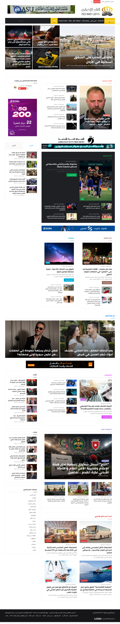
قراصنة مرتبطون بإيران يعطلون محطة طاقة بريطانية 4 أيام (56, 393)
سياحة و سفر (32, 524)
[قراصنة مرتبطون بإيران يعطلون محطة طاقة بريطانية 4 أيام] (71, 392)
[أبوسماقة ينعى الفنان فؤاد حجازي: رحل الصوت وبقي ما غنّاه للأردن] (32, 449)
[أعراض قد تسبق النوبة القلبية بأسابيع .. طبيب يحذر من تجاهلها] (32, 155)
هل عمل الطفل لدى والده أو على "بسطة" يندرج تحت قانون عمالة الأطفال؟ (73, 1)
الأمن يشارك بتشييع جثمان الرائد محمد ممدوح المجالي (16, 180)
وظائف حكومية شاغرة (48, 66)
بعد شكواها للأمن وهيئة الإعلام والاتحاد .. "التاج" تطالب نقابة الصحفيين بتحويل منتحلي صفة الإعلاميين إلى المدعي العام (19, 60)
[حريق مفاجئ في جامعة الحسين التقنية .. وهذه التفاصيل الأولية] (55, 489)
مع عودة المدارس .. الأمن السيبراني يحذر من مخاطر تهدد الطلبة (55, 402)
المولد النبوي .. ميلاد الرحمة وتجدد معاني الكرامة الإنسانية (16, 391)
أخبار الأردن (101, 21)
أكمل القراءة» (107, 282)
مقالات (34, 541)
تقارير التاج (31, 615)
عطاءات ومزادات (63, 21)
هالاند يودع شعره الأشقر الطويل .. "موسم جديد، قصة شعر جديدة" (55, 217)
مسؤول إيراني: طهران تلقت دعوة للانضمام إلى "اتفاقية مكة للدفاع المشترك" (92, 291)
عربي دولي (93, 21)
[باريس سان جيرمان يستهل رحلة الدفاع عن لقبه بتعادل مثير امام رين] (107, 216)
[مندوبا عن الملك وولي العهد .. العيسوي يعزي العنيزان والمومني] (32, 475)
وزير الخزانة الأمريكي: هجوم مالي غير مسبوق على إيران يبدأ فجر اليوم (19, 41)
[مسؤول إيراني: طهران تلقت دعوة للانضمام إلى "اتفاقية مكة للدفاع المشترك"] (107, 290)
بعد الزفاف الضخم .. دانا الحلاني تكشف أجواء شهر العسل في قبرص (88, 352)
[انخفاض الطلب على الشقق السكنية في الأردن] (87, 47)
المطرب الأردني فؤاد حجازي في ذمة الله (17, 466)
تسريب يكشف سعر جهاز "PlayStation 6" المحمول (57, 384)
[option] (60, 47)
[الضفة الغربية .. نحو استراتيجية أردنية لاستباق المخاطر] (32, 418)
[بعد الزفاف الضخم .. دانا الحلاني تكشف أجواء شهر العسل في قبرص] (87, 339)
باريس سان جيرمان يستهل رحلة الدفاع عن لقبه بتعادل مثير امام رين (90, 217)
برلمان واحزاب (85, 21)
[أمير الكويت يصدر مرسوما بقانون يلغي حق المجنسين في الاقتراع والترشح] (71, 107)
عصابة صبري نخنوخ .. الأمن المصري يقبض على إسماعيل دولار (55, 98)
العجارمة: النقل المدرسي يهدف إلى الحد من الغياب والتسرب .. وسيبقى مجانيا (97, 550)
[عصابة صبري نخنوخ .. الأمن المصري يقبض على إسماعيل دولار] (73, 98)
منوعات (34, 547)
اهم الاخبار (33, 506)
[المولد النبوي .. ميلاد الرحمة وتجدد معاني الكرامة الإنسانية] (32, 391)
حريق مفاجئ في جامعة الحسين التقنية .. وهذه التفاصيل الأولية (56, 500)
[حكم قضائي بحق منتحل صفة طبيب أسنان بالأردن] (46, 36)
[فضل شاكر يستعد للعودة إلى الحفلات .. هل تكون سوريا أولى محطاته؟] (32, 339)
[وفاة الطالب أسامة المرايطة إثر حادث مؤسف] (71, 117)
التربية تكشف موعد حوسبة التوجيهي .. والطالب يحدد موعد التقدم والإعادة (96, 407)
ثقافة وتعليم (32, 512)
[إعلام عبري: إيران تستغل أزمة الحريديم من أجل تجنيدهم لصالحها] (71, 126)
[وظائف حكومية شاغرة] (46, 58)
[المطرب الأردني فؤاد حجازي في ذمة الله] (32, 467)
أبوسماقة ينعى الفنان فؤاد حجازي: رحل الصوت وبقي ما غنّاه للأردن (16, 449)
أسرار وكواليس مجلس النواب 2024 (19, 615)
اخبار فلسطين (32, 501)
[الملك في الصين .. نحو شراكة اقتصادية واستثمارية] (32, 400)
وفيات (34, 550)
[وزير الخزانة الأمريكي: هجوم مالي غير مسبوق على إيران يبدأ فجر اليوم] (18, 36)
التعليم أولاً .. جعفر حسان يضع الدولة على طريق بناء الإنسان (17, 382)
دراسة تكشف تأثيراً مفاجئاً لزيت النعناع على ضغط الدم (17, 163)
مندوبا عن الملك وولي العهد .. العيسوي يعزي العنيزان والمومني (18, 475)
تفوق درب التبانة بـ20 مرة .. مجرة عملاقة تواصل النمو (60, 270)
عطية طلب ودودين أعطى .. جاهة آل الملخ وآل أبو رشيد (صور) (17, 172)
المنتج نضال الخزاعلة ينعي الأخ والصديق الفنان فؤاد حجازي (17, 458)
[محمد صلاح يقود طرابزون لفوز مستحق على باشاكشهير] (107, 206)
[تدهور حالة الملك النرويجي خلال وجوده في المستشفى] (71, 89)
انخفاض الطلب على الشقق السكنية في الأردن (93, 59)
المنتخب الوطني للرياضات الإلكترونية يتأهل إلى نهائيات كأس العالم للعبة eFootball (55, 208)
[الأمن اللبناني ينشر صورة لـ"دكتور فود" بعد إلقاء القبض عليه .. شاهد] (96, 107)
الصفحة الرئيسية (109, 21)
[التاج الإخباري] (97, 11)
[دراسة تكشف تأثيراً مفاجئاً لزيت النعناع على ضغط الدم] (32, 164)
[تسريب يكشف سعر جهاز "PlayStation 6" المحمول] (71, 383)
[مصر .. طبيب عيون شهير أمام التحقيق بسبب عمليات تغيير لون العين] (69, 299)
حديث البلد (33, 518)
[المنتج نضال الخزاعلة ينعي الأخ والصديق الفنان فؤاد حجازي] (32, 458)
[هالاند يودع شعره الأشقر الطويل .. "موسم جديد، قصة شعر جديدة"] (71, 216)
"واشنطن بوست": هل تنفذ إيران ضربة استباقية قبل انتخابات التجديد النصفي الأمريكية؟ (92, 302)
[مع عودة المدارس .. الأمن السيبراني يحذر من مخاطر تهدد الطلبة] (71, 401)
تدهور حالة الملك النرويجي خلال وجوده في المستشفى (56, 89)
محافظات (33, 538)
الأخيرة (31, 145)
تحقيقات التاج (77, 21)
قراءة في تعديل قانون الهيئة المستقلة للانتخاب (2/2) (17, 408)
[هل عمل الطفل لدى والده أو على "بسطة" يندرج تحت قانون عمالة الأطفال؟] (101, 489)
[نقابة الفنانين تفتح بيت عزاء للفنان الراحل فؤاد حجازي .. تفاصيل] (32, 440)
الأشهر (14, 145)
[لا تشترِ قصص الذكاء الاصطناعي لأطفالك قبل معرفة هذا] (71, 410)
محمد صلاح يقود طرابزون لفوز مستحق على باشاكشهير (91, 207)
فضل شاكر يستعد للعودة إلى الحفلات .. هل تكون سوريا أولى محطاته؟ (33, 352)
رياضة (70, 21)
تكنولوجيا (33, 515)
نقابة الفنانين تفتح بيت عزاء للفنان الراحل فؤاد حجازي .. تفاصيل (17, 439)
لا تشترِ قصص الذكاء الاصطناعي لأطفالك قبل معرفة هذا (56, 411)
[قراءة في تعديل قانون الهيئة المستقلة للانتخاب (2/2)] (32, 409)
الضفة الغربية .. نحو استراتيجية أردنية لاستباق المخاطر (17, 418)
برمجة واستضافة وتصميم (108, 618)
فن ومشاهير (32, 532)
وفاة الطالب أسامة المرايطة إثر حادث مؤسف (56, 118)
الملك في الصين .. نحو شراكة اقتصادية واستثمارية (16, 399)
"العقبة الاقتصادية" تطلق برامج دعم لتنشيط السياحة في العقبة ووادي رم (96, 588)
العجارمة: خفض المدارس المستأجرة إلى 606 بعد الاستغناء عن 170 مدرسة (61, 549)
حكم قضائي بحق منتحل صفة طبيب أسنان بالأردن (47, 43)
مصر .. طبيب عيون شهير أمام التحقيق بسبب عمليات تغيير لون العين (54, 301)
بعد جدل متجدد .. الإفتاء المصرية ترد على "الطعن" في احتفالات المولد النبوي (97, 271)
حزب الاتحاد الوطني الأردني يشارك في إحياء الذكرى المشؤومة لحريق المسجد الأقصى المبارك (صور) (17, 190)
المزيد (54, 21)
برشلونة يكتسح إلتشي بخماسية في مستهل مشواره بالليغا (61, 165)
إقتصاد (34, 498)
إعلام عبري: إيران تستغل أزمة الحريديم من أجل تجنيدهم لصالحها (55, 127)
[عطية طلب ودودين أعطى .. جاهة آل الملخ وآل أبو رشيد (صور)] (32, 172)
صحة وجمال (32, 527)
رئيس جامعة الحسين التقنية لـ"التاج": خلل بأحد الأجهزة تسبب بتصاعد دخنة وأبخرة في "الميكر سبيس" (79, 502)
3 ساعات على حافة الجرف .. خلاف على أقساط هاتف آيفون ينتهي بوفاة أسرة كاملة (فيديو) (53, 290)
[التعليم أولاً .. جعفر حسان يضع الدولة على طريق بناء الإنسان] (32, 382)
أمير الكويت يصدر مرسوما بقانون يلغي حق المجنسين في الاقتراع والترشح (56, 109)
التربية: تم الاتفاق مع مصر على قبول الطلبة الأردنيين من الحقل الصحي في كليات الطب (61, 589)
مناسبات (33, 544)
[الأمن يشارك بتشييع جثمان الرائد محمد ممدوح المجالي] (32, 181)
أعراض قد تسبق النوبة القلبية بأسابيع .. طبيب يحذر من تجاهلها (17, 154)
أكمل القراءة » (71, 175)
